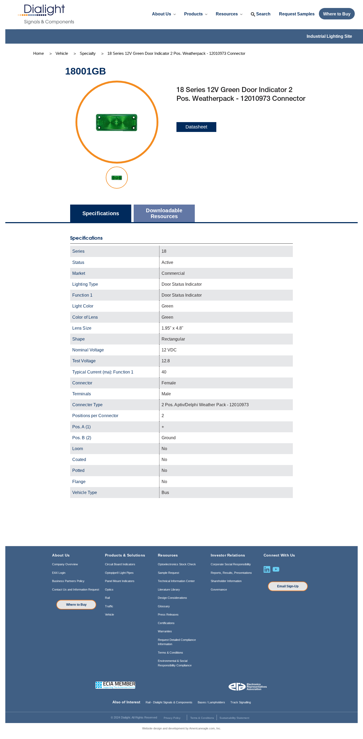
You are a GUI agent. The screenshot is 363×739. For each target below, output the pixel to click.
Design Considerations (172, 597)
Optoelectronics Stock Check (177, 564)
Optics (109, 589)
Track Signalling (240, 702)
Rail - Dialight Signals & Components (169, 702)
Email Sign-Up (287, 586)
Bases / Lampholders (211, 702)
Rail (107, 597)
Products (194, 14)
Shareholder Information (226, 581)
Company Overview (65, 564)
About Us (162, 14)
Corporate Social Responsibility (231, 564)
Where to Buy (76, 605)
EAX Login (58, 572)
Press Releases (168, 614)
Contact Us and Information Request (75, 589)
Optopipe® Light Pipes (119, 572)
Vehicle (109, 614)
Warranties (165, 631)
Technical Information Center (176, 581)
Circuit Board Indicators (120, 564)
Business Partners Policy (68, 581)
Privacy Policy (172, 717)
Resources (227, 14)
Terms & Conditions (170, 652)
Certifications (166, 623)
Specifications (100, 213)
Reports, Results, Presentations (231, 572)
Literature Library (169, 589)
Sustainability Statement (234, 717)
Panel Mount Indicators (119, 581)
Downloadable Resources (164, 213)
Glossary (164, 606)
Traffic (109, 606)
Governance (219, 589)
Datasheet (196, 127)
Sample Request (168, 572)
